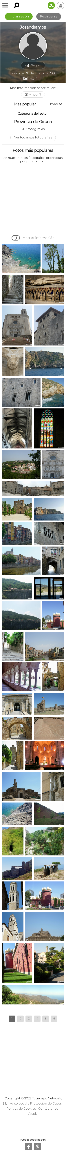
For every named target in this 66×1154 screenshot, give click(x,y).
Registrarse (48, 16)
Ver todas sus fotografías (33, 137)
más (56, 104)
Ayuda (33, 1113)
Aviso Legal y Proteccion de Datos (36, 1103)
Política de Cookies (21, 1108)
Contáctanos (48, 1108)
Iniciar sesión (19, 16)
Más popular (25, 104)
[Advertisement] (33, 198)
